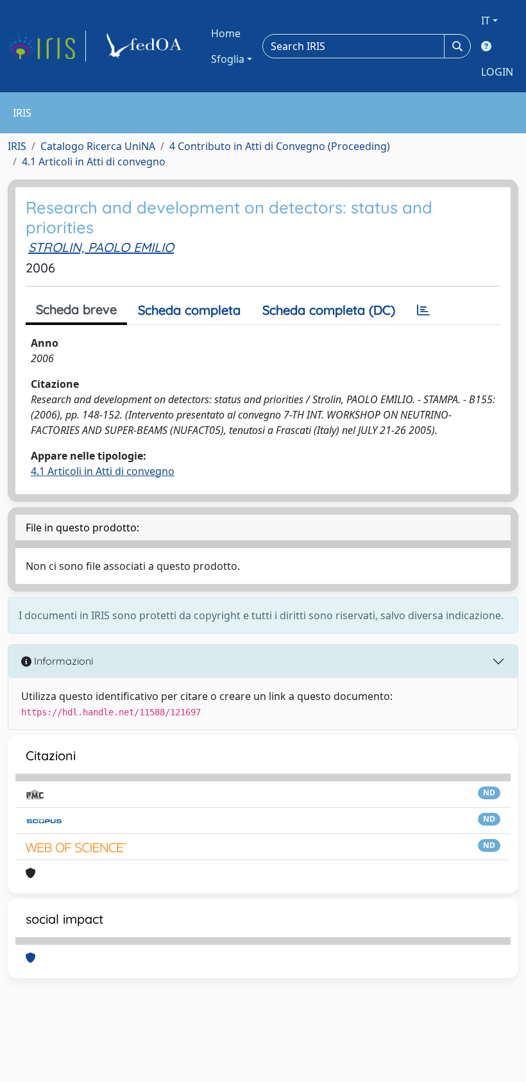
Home (226, 33)
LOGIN (497, 72)
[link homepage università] (146, 46)
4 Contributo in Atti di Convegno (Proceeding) (279, 146)
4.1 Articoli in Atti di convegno (93, 161)
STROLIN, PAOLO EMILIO (101, 247)
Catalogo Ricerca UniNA (97, 146)
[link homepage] (47, 46)
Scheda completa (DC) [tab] (328, 310)
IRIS (17, 146)
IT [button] (485, 20)
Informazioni (62, 660)
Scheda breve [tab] (76, 309)
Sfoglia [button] (227, 59)
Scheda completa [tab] (189, 310)
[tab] (423, 310)
